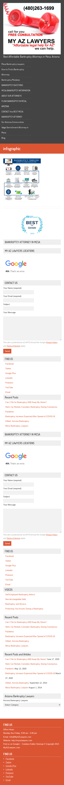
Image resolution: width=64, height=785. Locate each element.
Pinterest (9, 383)
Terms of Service (13, 346)
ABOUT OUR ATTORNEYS (11, 95)
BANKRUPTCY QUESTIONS (12, 85)
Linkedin (9, 378)
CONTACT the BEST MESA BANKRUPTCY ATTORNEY (12, 114)
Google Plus (10, 373)
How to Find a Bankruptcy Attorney (12, 72)
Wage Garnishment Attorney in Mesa (14, 130)
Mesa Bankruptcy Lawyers (12, 64)
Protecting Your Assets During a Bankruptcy (24, 609)
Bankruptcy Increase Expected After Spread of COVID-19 (30, 416)
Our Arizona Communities (12, 122)
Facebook (9, 364)
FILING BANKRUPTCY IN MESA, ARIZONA (14, 104)
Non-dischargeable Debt (15, 599)
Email (7, 392)
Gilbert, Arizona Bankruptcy (17, 421)
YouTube (9, 387)
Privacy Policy (51, 342)
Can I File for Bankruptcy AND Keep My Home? (25, 402)
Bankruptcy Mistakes (10, 79)
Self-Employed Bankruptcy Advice (20, 594)
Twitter (8, 368)
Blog (3, 137)
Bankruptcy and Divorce (15, 604)
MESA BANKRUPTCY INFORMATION (15, 90)
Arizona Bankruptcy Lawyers (15, 700)
